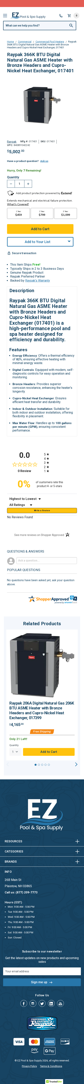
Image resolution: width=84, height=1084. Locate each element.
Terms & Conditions (51, 1066)
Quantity (13, 177)
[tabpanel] (42, 695)
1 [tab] (36, 765)
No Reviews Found (20, 517)
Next (76, 764)
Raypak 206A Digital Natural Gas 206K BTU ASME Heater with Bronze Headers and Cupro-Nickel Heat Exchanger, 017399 (41, 710)
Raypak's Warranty (37, 280)
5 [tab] (49, 765)
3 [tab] (42, 765)
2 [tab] (39, 765)
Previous (7, 764)
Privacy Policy (29, 1066)
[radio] (60, 454)
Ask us (44, 161)
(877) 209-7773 (56, 3)
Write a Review (42, 510)
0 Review (30, 471)
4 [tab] (45, 765)
